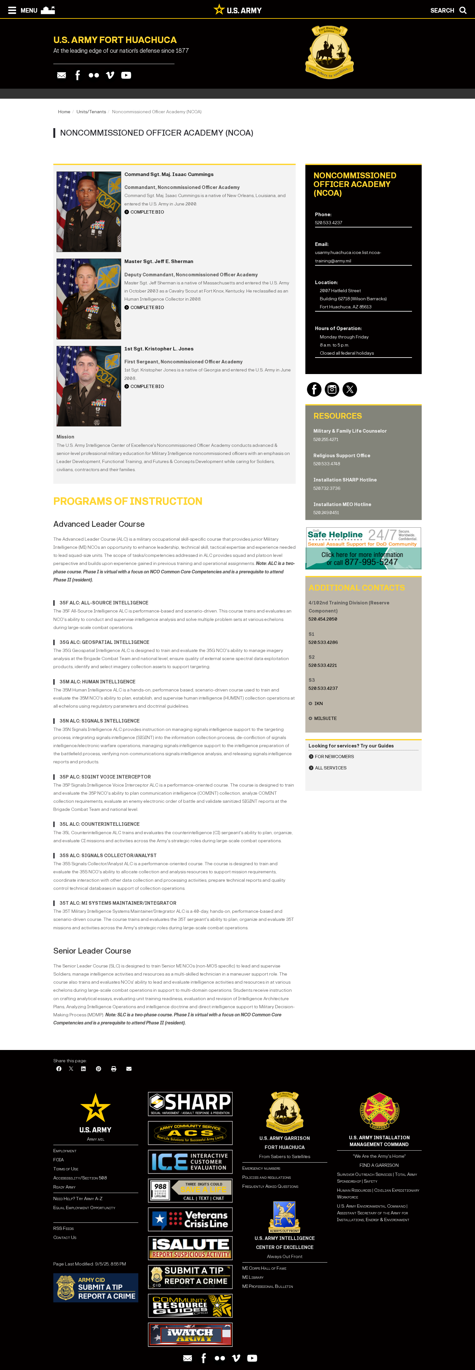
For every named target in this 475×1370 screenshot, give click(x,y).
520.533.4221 (323, 665)
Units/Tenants (91, 112)
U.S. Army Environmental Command (371, 1206)
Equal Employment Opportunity (84, 1207)
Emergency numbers (261, 1168)
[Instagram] (332, 389)
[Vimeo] (110, 75)
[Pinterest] (98, 1069)
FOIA (58, 1160)
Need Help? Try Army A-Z (77, 1198)
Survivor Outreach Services (364, 1174)
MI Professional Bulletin (267, 1286)
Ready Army (64, 1187)
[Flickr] (94, 75)
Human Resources (354, 1190)
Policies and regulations (266, 1177)
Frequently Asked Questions (270, 1186)
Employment (65, 1151)
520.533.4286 (323, 642)
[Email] (61, 75)
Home (64, 112)
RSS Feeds (63, 1228)
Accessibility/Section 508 (80, 1178)
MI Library (253, 1277)
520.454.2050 (323, 619)
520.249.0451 (326, 512)
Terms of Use (65, 1169)
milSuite (325, 718)
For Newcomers (334, 756)
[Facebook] (77, 75)
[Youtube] (126, 75)
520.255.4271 (325, 439)
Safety (370, 1181)
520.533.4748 (326, 464)
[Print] (113, 1069)
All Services (331, 768)
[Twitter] (350, 389)
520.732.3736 (326, 488)
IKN (318, 703)
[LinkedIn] (83, 1069)
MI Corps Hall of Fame (264, 1268)
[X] (71, 1069)
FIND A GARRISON (379, 1165)
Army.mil (95, 1139)
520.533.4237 (323, 688)
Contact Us (64, 1237)
